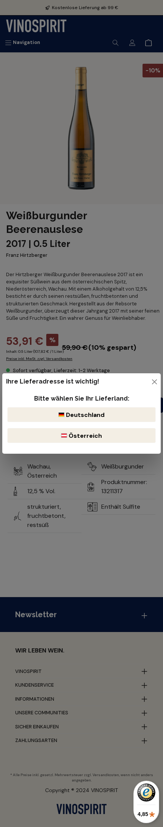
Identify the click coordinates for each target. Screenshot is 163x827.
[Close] (154, 381)
